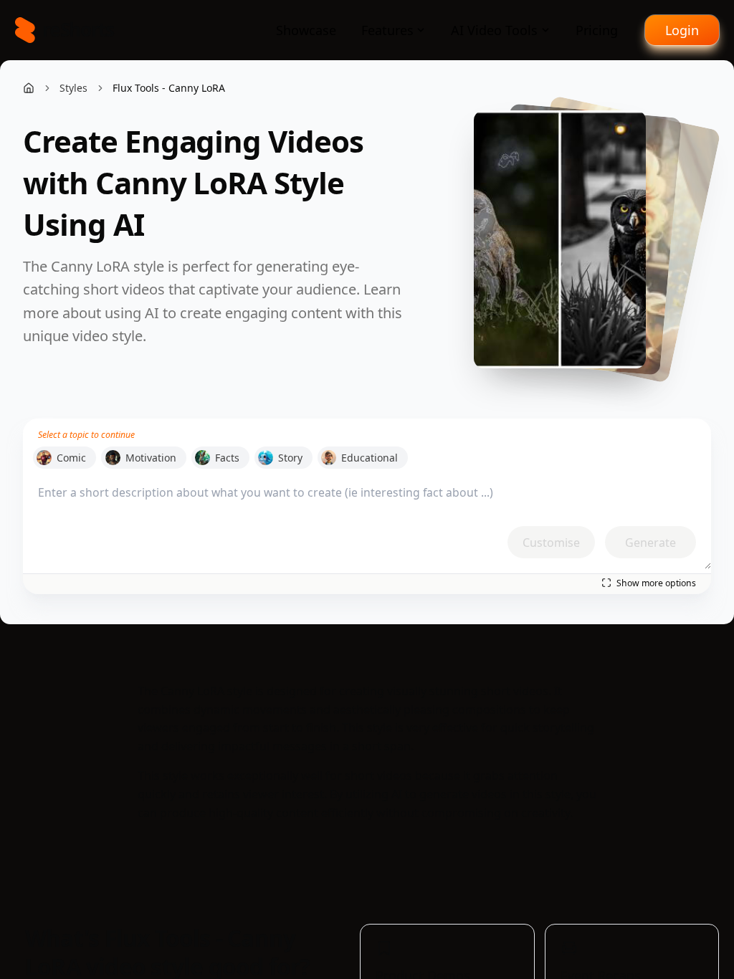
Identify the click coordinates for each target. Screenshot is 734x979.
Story (290, 457)
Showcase (306, 30)
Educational (369, 457)
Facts (227, 457)
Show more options (656, 583)
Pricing (597, 30)
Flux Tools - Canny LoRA (169, 88)
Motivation (150, 457)
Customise (551, 542)
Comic (71, 457)
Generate (650, 542)
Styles (73, 88)
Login (682, 30)
